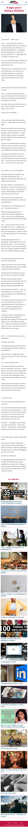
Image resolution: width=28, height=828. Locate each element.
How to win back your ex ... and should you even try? (13, 815)
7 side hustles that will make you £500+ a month (12, 705)
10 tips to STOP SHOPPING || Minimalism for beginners (13, 525)
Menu (2, 2)
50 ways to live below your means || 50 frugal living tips (14, 571)
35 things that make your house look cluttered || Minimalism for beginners (11, 502)
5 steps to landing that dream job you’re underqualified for (12, 548)
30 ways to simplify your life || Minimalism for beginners (14, 594)
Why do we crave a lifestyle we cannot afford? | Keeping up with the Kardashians (13, 726)
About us (10, 822)
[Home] (14, 3)
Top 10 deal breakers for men (9, 748)
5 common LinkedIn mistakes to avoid (12, 683)
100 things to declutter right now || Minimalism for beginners (10, 639)
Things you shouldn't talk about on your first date (14, 770)
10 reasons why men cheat (8, 793)
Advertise (15, 822)
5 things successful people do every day (12, 617)
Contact (21, 822)
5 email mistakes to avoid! (8, 662)
